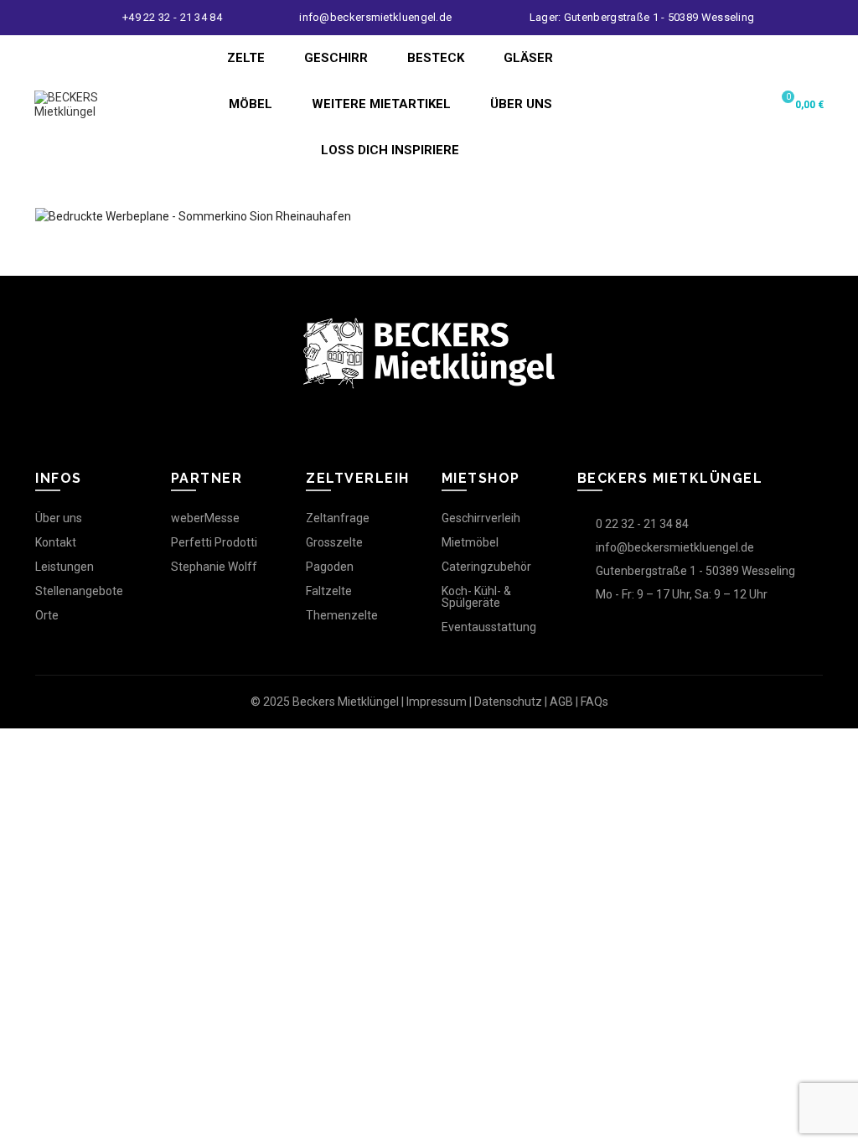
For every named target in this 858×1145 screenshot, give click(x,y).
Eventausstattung (489, 627)
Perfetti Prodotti (214, 542)
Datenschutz (508, 701)
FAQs (594, 701)
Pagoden (330, 566)
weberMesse (205, 518)
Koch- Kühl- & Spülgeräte (476, 596)
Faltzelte (329, 591)
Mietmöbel (470, 542)
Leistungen (64, 566)
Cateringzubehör (486, 566)
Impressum (436, 701)
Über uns (58, 518)
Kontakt (55, 542)
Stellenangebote (79, 591)
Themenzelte (342, 615)
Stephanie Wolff (214, 566)
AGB (561, 701)
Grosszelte (334, 542)
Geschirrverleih (481, 518)
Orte (47, 615)
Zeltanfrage (338, 518)
